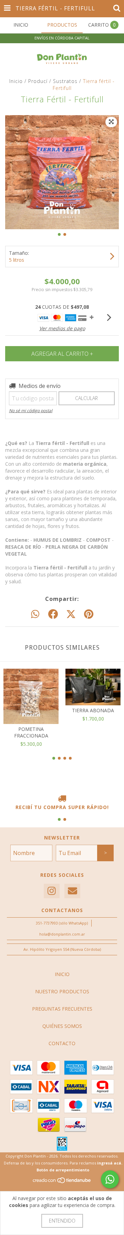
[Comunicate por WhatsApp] (110, 1179)
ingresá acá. (109, 1163)
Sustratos (65, 81)
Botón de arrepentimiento (63, 1169)
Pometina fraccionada (31, 732)
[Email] (72, 891)
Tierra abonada (93, 710)
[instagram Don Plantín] (52, 891)
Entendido (62, 1220)
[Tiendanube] (62, 1182)
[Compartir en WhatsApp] (35, 614)
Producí (38, 81)
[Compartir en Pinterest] (88, 614)
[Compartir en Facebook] (53, 614)
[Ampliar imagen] (111, 122)
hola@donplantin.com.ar (62, 934)
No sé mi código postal (30, 411)
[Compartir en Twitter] (71, 614)
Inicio (16, 81)
